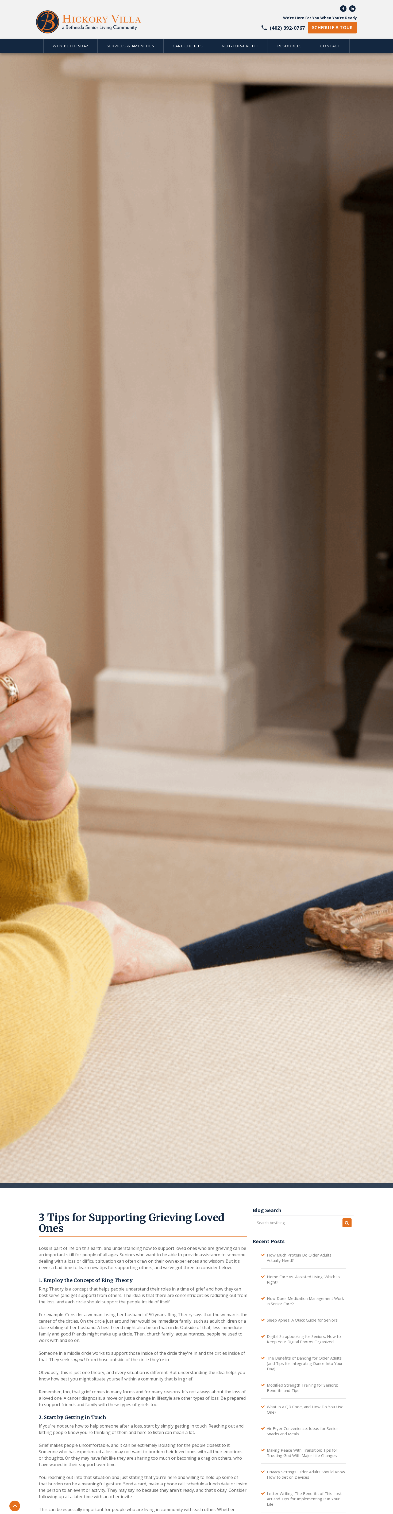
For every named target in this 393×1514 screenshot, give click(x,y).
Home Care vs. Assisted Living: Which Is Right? (303, 1279)
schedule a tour (332, 28)
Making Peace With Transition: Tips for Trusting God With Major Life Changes (302, 1452)
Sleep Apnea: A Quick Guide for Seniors (302, 1320)
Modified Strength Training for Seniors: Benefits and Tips (302, 1387)
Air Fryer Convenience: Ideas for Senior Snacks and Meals (302, 1431)
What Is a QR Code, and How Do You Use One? (305, 1409)
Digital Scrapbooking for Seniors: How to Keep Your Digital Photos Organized (304, 1339)
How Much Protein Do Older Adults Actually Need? (299, 1257)
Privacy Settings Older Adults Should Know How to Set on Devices (306, 1474)
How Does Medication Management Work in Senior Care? (305, 1301)
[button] (70, 46)
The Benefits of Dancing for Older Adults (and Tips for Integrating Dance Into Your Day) (305, 1363)
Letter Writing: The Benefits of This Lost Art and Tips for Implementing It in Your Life (304, 1499)
